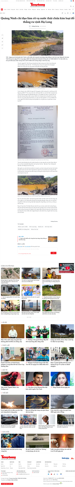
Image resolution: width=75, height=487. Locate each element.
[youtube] (73, 1)
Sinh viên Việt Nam (40, 0)
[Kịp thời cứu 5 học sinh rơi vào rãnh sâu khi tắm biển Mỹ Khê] (31, 305)
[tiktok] (55, 474)
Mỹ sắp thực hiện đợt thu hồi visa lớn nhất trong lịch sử (65, 426)
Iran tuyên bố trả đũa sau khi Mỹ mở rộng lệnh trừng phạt (11, 411)
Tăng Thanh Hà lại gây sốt (61, 387)
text (65, 13)
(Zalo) (25, 472)
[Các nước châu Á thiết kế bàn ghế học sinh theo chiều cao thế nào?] (28, 419)
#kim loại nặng (32, 226)
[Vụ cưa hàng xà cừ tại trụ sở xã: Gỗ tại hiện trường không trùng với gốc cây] (10, 305)
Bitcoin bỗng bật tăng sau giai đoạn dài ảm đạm (37, 411)
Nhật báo (12, 462)
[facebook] (71, 1)
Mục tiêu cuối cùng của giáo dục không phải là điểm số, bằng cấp (11, 340)
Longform (38, 462)
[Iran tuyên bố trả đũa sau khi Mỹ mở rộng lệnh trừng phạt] (12, 402)
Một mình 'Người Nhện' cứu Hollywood (10, 388)
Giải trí (53, 9)
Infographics (48, 462)
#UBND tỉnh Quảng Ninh (23, 229)
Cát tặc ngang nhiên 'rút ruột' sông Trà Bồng (10, 297)
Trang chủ (2, 9)
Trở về (2, 48)
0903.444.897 (36, 472)
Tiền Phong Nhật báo (30, 0)
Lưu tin (2, 41)
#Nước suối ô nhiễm (23, 226)
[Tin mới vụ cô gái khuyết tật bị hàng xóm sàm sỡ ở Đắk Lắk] (31, 273)
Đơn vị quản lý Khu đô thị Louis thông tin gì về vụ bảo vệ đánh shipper (61, 364)
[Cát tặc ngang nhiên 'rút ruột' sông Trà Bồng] (10, 290)
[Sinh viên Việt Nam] (65, 458)
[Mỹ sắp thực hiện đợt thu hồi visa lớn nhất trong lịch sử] (65, 419)
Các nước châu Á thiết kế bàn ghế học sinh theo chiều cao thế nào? (27, 427)
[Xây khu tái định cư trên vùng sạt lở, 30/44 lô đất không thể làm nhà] (51, 290)
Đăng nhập (20, 246)
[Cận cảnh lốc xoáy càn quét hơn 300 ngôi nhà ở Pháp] (62, 402)
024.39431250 (5, 475)
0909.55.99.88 (21, 472)
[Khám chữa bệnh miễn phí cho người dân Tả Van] (31, 290)
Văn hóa (49, 9)
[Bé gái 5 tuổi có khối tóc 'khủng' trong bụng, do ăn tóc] (37, 441)
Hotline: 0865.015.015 (20, 0)
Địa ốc (17, 9)
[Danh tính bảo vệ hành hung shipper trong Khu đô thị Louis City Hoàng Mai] (12, 354)
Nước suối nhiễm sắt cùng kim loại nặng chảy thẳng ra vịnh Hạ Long (33, 239)
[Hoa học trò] (72, 458)
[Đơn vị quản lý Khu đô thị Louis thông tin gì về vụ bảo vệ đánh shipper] (62, 354)
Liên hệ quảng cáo (21, 471)
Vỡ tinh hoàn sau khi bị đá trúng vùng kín (11, 450)
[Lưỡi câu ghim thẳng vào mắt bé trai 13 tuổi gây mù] (62, 441)
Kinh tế (8, 9)
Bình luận (2, 45)
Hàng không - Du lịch (5, 468)
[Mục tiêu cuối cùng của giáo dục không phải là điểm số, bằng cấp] (12, 331)
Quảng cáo (60, 0)
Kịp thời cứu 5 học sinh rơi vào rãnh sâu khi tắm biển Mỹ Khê (30, 313)
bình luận (70, 13)
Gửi (53, 253)
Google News (73, 13)
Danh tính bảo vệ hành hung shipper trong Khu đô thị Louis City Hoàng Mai (12, 364)
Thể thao (38, 9)
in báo (68, 13)
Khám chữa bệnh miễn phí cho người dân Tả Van (31, 297)
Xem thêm (73, 9)
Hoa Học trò (48, 0)
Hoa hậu (66, 9)
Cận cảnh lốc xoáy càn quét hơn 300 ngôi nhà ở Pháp (61, 411)
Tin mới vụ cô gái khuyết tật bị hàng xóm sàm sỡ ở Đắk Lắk (30, 280)
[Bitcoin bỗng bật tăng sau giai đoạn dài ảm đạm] (37, 402)
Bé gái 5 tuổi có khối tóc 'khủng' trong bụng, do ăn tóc (36, 450)
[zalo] (58, 474)
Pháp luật (34, 9)
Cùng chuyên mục (7, 266)
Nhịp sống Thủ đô (22, 468)
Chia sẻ (2, 38)
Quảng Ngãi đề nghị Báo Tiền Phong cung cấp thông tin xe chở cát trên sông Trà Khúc (10, 281)
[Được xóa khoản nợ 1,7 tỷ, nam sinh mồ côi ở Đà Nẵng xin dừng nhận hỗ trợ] (51, 273)
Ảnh (19, 462)
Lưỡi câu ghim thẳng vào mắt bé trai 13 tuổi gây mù (61, 450)
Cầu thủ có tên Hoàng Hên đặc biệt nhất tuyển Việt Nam (37, 388)
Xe (46, 9)
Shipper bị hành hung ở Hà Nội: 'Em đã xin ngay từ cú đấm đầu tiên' (37, 363)
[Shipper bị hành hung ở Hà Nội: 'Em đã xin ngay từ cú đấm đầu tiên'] (37, 354)
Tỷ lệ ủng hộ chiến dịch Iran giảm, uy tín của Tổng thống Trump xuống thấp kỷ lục (46, 427)
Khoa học (61, 9)
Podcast (29, 462)
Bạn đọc (2, 13)
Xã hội (5, 9)
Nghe (2, 35)
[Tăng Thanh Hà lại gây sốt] (62, 379)
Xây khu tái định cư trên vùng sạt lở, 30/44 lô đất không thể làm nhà (51, 297)
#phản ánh (40, 226)
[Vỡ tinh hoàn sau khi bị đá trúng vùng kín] (12, 441)
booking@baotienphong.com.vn (24, 474)
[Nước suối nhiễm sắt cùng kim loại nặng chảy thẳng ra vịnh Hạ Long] (52, 239)
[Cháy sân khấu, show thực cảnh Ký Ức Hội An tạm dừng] (62, 331)
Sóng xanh (13, 9)
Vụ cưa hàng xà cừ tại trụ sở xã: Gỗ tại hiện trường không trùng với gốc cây (10, 313)
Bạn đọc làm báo (7, 483)
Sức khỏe (21, 9)
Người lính (43, 9)
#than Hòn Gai (34, 229)
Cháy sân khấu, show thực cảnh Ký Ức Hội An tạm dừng (62, 340)
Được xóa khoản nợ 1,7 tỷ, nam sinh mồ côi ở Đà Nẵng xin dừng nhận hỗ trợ (51, 281)
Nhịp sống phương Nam (31, 468)
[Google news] (61, 474)
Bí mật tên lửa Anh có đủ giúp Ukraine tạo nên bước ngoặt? (8, 426)
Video (70, 9)
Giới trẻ (29, 9)
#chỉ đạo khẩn (48, 226)
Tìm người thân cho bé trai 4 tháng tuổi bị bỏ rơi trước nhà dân (50, 313)
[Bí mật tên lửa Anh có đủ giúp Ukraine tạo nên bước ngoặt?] (9, 419)
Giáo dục (57, 9)
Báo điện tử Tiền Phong (37, 5)
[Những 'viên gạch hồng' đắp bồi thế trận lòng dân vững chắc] (37, 331)
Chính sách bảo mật (70, 471)
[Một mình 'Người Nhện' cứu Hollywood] (12, 379)
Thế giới (25, 9)
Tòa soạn (55, 0)
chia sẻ (62, 13)
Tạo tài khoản (27, 246)
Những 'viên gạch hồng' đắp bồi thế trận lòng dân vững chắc (37, 340)
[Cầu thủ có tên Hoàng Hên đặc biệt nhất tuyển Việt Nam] (37, 379)
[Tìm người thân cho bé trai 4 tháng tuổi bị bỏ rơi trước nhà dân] (51, 305)
